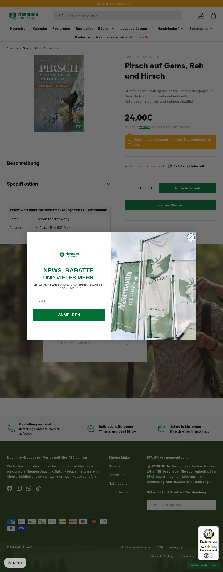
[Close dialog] (191, 237)
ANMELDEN (69, 315)
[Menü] (216, 529)
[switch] (208, 555)
